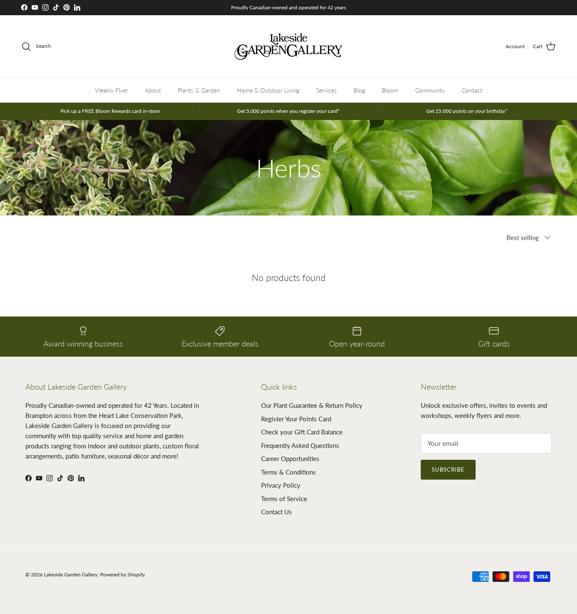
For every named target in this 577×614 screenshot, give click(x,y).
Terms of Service (284, 498)
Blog (359, 90)
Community (430, 90)
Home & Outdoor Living (268, 90)
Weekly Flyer (111, 90)
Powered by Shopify (122, 574)
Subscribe (448, 469)
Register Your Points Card (296, 419)
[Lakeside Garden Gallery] (288, 46)
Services (326, 90)
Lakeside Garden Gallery (71, 574)
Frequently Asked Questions (300, 445)
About (153, 90)
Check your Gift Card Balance (302, 432)
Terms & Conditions (288, 472)
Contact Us (276, 512)
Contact (472, 90)
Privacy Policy (280, 485)
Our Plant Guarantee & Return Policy (311, 405)
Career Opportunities (290, 458)
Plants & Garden (199, 90)
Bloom (390, 90)
